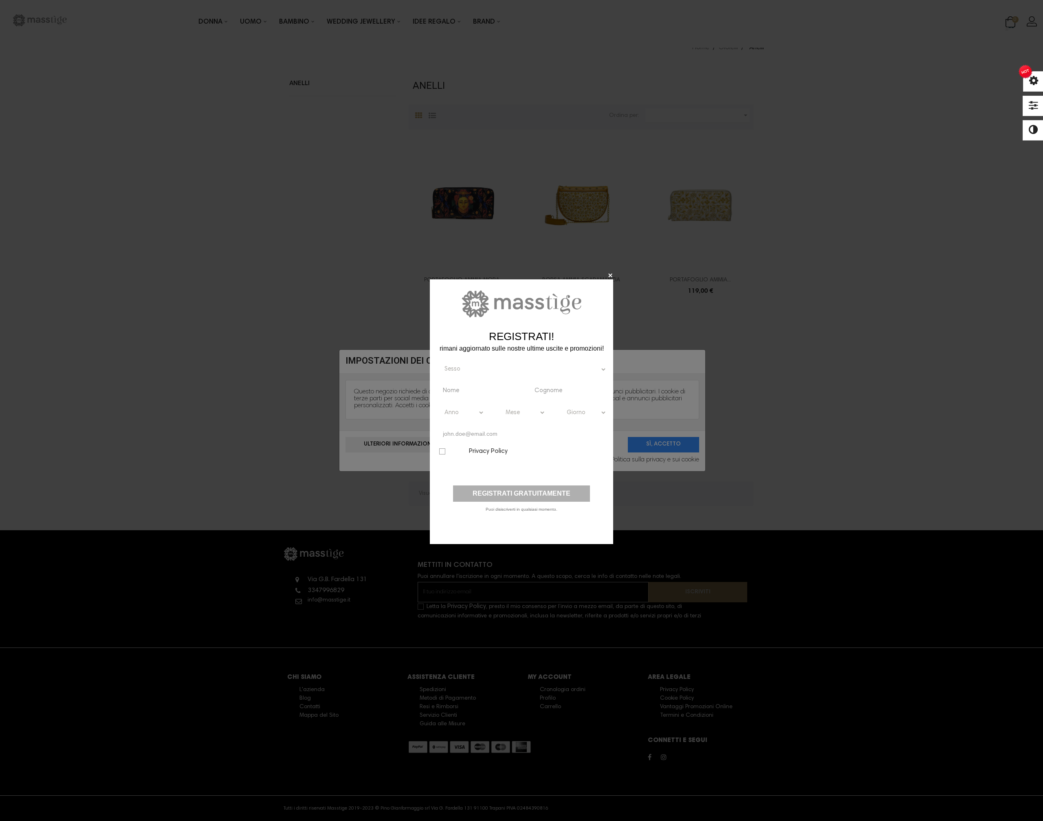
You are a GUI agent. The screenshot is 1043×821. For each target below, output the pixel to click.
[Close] (610, 275)
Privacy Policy (488, 451)
